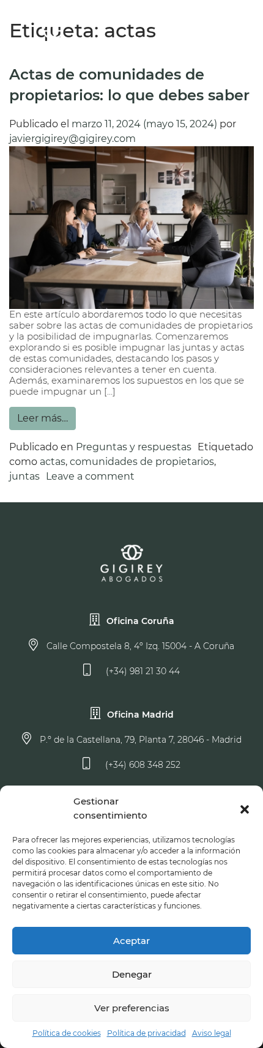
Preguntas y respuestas (133, 447)
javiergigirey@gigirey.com (72, 138)
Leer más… (42, 418)
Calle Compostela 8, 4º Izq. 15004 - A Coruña (139, 646)
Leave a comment (90, 476)
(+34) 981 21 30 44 (141, 671)
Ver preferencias (131, 1008)
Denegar (132, 974)
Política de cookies (66, 1033)
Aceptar (131, 940)
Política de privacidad (146, 1033)
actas (52, 461)
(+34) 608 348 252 (141, 764)
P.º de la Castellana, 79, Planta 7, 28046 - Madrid (139, 739)
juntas (24, 476)
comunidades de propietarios (142, 461)
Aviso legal (211, 1033)
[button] (245, 809)
